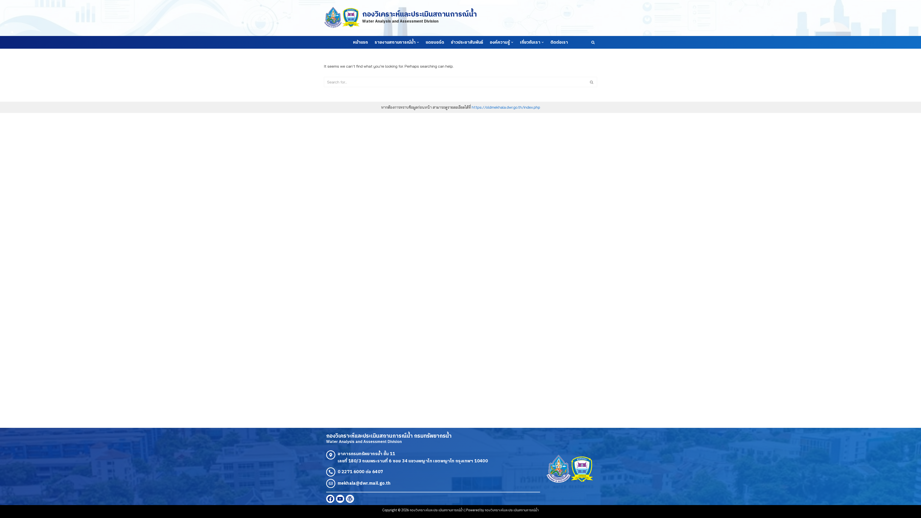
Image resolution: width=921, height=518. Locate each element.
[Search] (593, 42)
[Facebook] (330, 499)
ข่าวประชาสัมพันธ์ (467, 42)
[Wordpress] (350, 499)
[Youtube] (340, 499)
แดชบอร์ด (435, 42)
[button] (418, 42)
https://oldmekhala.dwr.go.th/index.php (506, 107)
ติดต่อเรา (559, 42)
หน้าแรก (360, 42)
